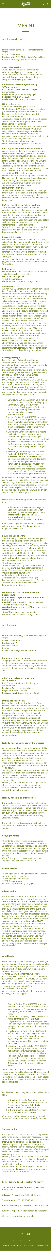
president (25, 89)
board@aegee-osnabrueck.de (22, 59)
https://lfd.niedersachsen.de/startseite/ (19, 612)
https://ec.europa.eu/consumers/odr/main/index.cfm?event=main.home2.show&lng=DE (25, 127)
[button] (3, 4)
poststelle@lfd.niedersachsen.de (33, 607)
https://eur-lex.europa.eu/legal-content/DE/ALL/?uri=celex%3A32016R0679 (24, 388)
